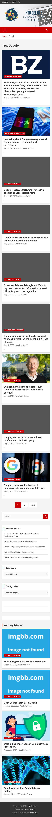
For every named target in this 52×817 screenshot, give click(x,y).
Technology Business (14, 330)
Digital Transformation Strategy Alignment (21, 557)
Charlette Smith (23, 98)
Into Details (32, 806)
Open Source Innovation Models (20, 702)
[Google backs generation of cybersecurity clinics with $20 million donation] (26, 219)
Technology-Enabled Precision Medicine (20, 541)
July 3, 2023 (8, 295)
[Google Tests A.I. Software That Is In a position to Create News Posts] (26, 172)
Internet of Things (13, 77)
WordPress (34, 813)
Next (33, 505)
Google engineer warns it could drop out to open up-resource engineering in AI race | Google (26, 339)
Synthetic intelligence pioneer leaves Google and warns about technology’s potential (23, 389)
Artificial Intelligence (15, 133)
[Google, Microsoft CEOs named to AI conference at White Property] (26, 419)
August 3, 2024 (10, 98)
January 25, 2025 (11, 794)
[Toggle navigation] (5, 30)
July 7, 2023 (8, 244)
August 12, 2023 (10, 196)
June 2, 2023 (9, 345)
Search (45, 516)
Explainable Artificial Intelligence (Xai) (19, 552)
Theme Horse (29, 809)
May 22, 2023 (9, 396)
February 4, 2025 (10, 750)
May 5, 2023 (8, 491)
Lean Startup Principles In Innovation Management (24, 547)
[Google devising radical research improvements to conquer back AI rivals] (26, 467)
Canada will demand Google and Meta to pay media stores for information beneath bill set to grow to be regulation (25, 288)
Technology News (12, 184)
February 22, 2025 (11, 706)
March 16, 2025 (10, 665)
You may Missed (13, 625)
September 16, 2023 (12, 148)
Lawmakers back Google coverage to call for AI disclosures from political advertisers (25, 142)
